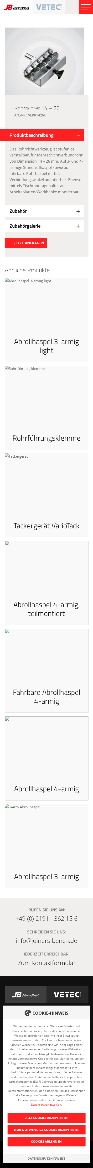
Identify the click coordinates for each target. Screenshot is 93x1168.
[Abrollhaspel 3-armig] (46, 846)
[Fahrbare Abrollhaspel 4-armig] (46, 671)
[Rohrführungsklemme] (46, 408)
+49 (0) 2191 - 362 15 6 (47, 918)
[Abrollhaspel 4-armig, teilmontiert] (46, 583)
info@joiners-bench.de (46, 940)
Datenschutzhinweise (46, 1158)
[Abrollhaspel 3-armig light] (46, 320)
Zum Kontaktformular (47, 963)
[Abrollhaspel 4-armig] (46, 758)
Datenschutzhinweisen (46, 1105)
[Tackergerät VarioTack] (46, 495)
